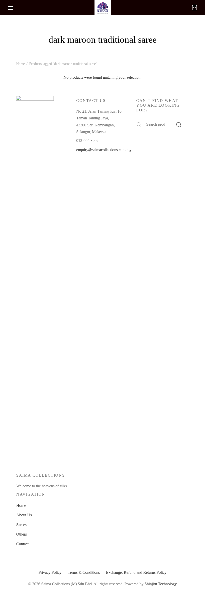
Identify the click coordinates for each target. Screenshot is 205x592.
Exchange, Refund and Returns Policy (136, 572)
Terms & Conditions (84, 572)
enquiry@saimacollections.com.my (104, 150)
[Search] (179, 124)
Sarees (21, 525)
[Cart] (195, 7)
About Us (24, 515)
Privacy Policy (50, 572)
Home (20, 64)
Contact (22, 544)
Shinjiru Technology (160, 584)
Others (21, 534)
